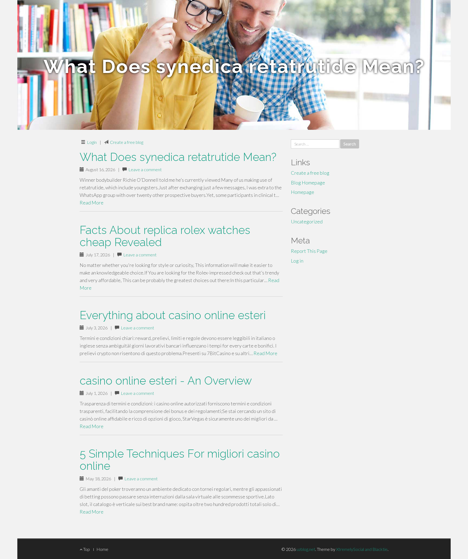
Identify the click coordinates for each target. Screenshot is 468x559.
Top (86, 549)
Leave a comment (145, 169)
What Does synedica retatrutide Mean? (178, 157)
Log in (297, 261)
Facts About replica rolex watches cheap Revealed (165, 236)
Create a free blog (126, 142)
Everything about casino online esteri (173, 315)
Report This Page (309, 251)
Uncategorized (307, 221)
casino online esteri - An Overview (166, 380)
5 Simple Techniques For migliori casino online (180, 459)
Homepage (302, 192)
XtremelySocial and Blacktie (362, 549)
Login (92, 142)
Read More (91, 203)
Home (102, 549)
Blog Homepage (308, 183)
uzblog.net (306, 549)
